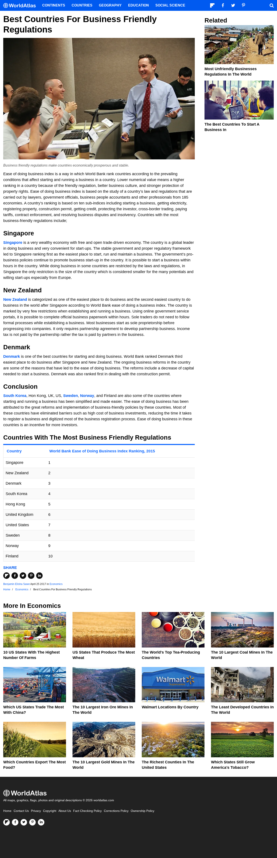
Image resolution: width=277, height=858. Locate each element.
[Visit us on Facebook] (15, 822)
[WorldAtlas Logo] (21, 5)
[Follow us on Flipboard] (6, 822)
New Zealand (15, 299)
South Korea (14, 395)
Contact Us (21, 811)
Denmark (11, 356)
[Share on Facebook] (14, 575)
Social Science (170, 5)
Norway (87, 395)
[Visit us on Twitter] (24, 822)
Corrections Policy (116, 811)
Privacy (36, 811)
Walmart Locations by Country (170, 707)
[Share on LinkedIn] (39, 575)
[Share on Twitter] (23, 575)
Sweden (70, 395)
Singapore (12, 242)
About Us (64, 811)
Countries (82, 5)
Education (138, 5)
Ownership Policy (142, 811)
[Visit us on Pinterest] (32, 822)
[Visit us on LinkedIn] (41, 822)
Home (7, 811)
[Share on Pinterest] (31, 575)
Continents (53, 5)
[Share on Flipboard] (6, 575)
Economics (56, 584)
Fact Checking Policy (87, 811)
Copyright (49, 811)
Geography (110, 5)
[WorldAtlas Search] (271, 5)
